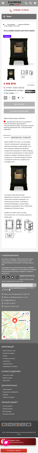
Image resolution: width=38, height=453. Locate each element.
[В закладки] (18, 98)
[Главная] (4, 24)
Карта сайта (6, 380)
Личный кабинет (7, 406)
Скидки (5, 356)
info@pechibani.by (9, 300)
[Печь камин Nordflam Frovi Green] (19, 51)
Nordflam (10, 118)
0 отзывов (30, 85)
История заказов (8, 409)
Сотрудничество (7, 364)
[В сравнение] (22, 98)
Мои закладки (7, 411)
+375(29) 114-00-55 (20, 10)
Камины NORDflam (19, 118)
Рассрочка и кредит (8, 353)
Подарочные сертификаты (10, 392)
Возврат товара (7, 378)
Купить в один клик (20, 111)
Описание (7, 137)
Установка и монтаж (9, 358)
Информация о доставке (10, 366)
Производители (7, 389)
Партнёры (5, 394)
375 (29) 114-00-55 (9, 303)
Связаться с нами (8, 375)
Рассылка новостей (8, 414)
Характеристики (16, 137)
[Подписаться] (34, 285)
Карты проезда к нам (9, 350)
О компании (6, 361)
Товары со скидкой (8, 397)
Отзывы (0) (26, 137)
